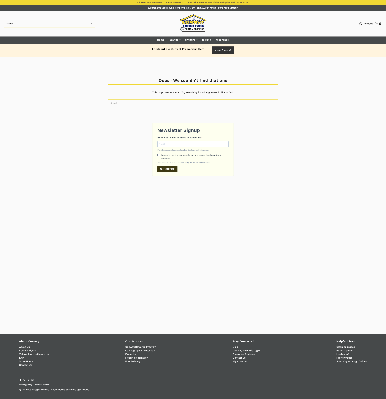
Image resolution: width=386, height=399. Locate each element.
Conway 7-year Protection (140, 350)
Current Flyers (27, 350)
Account (368, 23)
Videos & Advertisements (34, 354)
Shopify (84, 389)
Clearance (222, 39)
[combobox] (49, 23)
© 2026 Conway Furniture (34, 389)
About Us (24, 346)
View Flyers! (223, 50)
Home (160, 39)
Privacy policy (25, 384)
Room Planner (344, 350)
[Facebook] (20, 380)
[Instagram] (33, 380)
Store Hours (26, 361)
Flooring (206, 39)
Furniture (190, 39)
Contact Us (25, 365)
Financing (130, 354)
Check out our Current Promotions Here (178, 49)
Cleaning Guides (345, 346)
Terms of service (41, 384)
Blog (235, 346)
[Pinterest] (28, 380)
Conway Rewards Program (140, 346)
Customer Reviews (244, 354)
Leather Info (343, 354)
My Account (240, 361)
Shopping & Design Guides (351, 361)
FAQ (21, 357)
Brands (174, 39)
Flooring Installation (136, 357)
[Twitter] (24, 380)
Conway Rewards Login (246, 350)
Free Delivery (132, 361)
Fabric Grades (344, 357)
